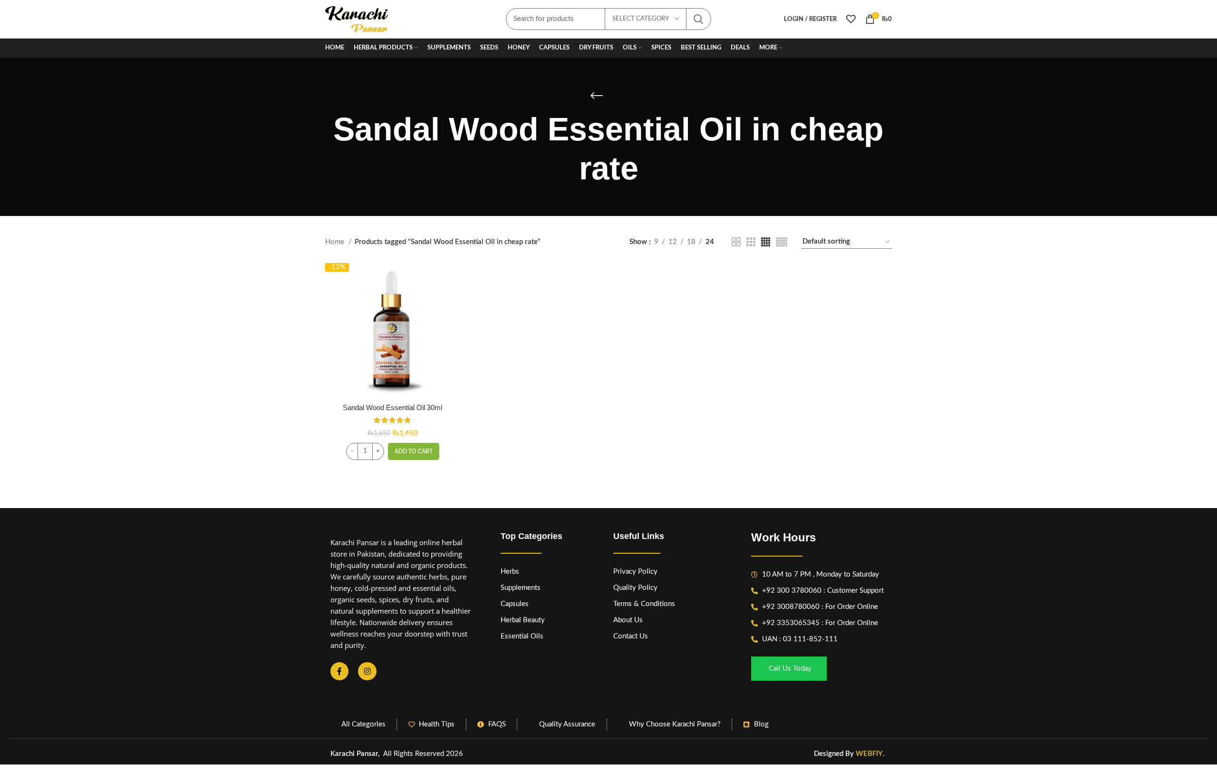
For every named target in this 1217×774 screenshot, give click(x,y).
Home (335, 241)
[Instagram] (367, 671)
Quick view (452, 300)
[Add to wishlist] (452, 321)
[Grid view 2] (736, 241)
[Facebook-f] (339, 671)
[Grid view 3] (750, 241)
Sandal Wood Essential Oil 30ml (392, 407)
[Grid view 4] (765, 241)
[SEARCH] (698, 19)
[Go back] (596, 95)
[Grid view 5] (781, 241)
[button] (413, 451)
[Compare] (452, 278)
